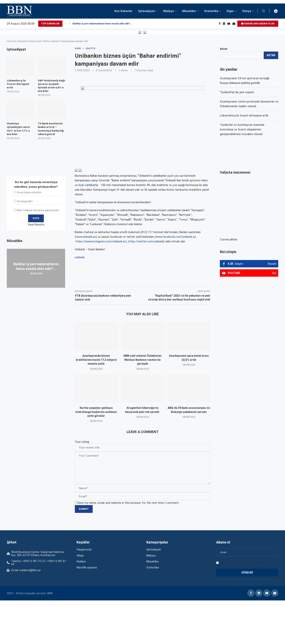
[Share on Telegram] (153, 281)
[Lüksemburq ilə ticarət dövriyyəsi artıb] (20, 66)
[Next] (69, 24)
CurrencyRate (228, 239)
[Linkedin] (224, 23)
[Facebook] (220, 23)
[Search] (263, 11)
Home (10, 41)
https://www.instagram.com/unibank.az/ (101, 241)
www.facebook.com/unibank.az (176, 237)
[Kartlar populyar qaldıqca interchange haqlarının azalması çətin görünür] (96, 388)
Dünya (246, 11)
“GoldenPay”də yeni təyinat (237, 92)
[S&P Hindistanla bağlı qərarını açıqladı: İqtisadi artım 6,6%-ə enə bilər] (51, 66)
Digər (230, 11)
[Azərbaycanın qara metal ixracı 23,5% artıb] (189, 336)
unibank (80, 257)
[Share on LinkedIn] (127, 281)
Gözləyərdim (25, 201)
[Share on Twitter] (118, 281)
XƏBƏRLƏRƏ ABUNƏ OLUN (259, 23)
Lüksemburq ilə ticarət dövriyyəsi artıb (244, 115)
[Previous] (65, 24)
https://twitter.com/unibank (146, 241)
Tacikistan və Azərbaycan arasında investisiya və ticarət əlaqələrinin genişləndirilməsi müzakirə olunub (242, 129)
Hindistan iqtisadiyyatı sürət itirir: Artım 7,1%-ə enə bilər (18, 129)
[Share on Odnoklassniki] (135, 281)
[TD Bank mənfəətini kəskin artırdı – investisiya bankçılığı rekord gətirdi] (51, 110)
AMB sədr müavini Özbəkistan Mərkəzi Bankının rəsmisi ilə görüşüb (142, 359)
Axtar (224, 49)
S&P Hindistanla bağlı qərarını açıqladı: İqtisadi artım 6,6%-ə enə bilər (51, 86)
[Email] (233, 23)
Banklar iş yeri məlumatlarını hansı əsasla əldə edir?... (102, 23)
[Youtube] (228, 23)
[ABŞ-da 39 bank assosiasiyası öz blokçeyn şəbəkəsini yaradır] (189, 388)
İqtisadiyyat (146, 11)
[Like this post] (100, 281)
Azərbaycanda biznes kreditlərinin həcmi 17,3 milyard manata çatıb (96, 359)
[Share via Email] (162, 281)
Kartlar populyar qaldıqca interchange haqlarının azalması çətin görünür (96, 411)
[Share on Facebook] (109, 281)
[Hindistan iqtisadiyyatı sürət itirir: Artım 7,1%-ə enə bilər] (20, 110)
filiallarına (110, 224)
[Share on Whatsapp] (144, 281)
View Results (36, 224)
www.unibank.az (86, 237)
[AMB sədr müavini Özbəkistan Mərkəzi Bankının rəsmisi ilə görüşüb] (142, 336)
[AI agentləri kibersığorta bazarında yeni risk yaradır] (142, 388)
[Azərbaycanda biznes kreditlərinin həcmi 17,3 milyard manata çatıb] (96, 336)
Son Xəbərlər (123, 11)
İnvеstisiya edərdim (29, 192)
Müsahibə (189, 11)
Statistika (211, 11)
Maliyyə (168, 11)
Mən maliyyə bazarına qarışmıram (38, 210)
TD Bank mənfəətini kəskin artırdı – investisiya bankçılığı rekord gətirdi (51, 129)
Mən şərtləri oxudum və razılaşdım (241, 562)
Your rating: (82, 441)
